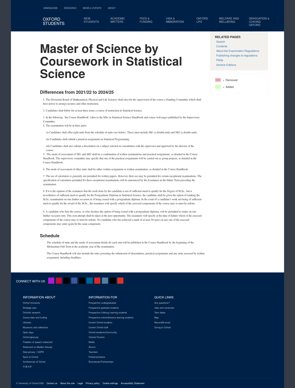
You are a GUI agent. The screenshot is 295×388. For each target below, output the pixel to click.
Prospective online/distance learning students (111, 317)
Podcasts (51, 281)
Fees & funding (146, 20)
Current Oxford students (100, 322)
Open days (28, 332)
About (112, 8)
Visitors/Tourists (97, 337)
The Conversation (120, 281)
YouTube (59, 281)
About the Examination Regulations (237, 51)
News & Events (92, 8)
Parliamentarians (97, 357)
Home (26, 13)
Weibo (97, 281)
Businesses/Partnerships (101, 361)
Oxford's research (31, 312)
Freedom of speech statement (38, 342)
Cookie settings (110, 383)
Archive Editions (226, 65)
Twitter (67, 281)
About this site (67, 383)
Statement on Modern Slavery (37, 347)
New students (91, 20)
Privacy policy (93, 383)
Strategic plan (30, 307)
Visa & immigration (175, 20)
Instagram (105, 281)
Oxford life (202, 20)
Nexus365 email (162, 322)
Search (220, 42)
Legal (80, 383)
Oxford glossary (31, 337)
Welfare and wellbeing (229, 20)
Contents (221, 46)
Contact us (52, 383)
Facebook (74, 281)
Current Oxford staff (98, 327)
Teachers (93, 352)
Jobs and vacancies (164, 307)
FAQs (219, 60)
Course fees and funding (35, 317)
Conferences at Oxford (34, 361)
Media (92, 342)
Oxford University (31, 302)
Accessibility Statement (132, 383)
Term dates (159, 312)
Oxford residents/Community (103, 332)
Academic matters (117, 20)
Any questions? (162, 302)
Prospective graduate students (104, 307)
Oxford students (54, 21)
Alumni (92, 347)
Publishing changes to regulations (236, 55)
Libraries (27, 322)
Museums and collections (35, 327)
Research (70, 8)
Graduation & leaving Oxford (259, 21)
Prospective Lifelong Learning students (108, 312)
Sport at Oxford (30, 357)
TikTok (82, 281)
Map (156, 317)
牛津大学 (27, 366)
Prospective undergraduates (102, 302)
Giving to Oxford (162, 327)
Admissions (50, 8)
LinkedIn (90, 281)
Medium (113, 281)
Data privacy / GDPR (33, 352)
